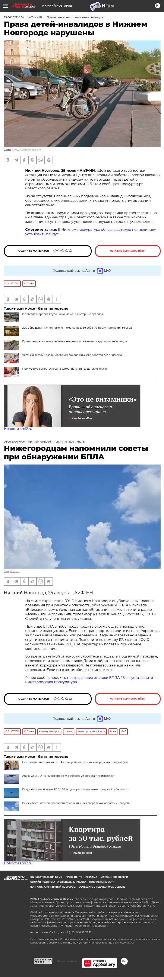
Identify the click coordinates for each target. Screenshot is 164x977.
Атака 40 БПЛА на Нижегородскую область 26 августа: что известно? (68, 775)
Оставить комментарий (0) (127, 251)
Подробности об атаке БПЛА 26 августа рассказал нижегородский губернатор (75, 789)
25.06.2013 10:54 (14, 17)
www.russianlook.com (26, 149)
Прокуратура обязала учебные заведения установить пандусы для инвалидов (74, 341)
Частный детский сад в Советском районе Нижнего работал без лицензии (72, 355)
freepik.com (11, 571)
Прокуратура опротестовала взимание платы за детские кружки (65, 368)
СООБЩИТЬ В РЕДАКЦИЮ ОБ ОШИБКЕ (102, 887)
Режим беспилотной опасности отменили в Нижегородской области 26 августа (76, 803)
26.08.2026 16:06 (14, 441)
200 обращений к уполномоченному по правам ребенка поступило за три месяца (77, 327)
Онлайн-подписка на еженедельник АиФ (58, 882)
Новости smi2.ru (18, 429)
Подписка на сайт (101, 882)
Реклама (91, 877)
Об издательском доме (46, 877)
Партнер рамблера (67, 961)
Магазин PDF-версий (114, 877)
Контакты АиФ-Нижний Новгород (52, 887)
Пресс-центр (74, 877)
